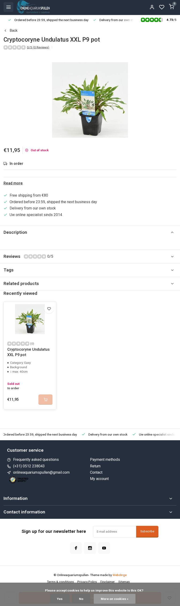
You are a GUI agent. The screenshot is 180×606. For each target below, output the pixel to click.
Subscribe (147, 531)
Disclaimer (107, 582)
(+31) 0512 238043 (29, 466)
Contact (96, 472)
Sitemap (124, 582)
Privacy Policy (87, 582)
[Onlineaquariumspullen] (33, 7)
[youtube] (104, 548)
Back (14, 30)
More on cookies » (114, 599)
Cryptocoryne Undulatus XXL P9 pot (28, 352)
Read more (13, 183)
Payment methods (105, 459)
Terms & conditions (60, 582)
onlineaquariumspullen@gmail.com (41, 472)
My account (99, 478)
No (81, 599)
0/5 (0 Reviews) (38, 47)
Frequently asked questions (36, 459)
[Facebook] (76, 548)
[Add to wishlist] (49, 308)
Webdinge (119, 575)
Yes (60, 599)
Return (95, 466)
